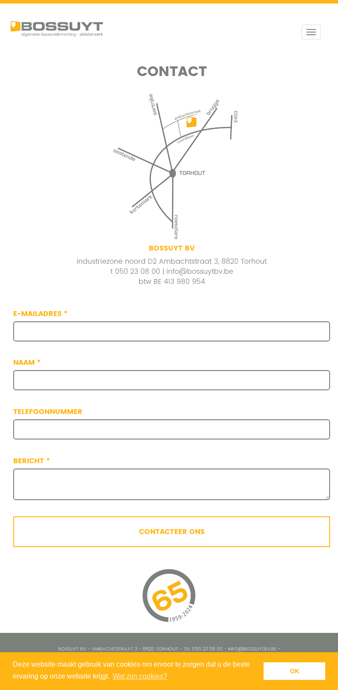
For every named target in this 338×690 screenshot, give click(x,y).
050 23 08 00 (137, 271)
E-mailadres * (40, 314)
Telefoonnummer (47, 412)
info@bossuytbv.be (199, 271)
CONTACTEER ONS (172, 531)
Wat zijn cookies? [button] (140, 676)
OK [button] (294, 671)
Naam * (27, 363)
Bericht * (31, 461)
